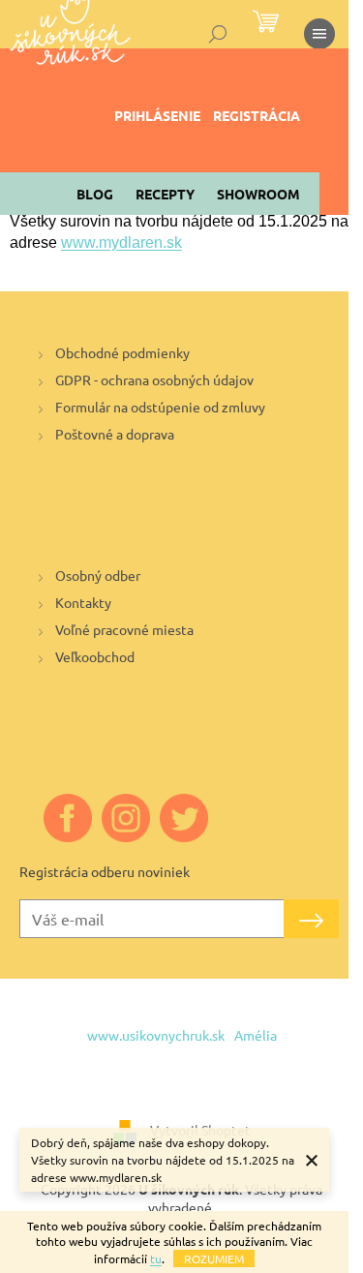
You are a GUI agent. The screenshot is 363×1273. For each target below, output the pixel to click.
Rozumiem (214, 1258)
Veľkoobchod (95, 656)
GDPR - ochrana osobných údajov (154, 379)
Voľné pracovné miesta (124, 629)
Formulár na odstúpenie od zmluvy (160, 406)
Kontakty (83, 602)
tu (156, 1258)
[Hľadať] (217, 34)
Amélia (255, 1035)
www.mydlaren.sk (121, 242)
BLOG (94, 193)
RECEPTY (165, 193)
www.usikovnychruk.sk (156, 1035)
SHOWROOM (258, 193)
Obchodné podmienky (122, 352)
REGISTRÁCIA (256, 115)
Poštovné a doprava (114, 433)
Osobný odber (97, 575)
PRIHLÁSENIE (157, 115)
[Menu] (319, 34)
